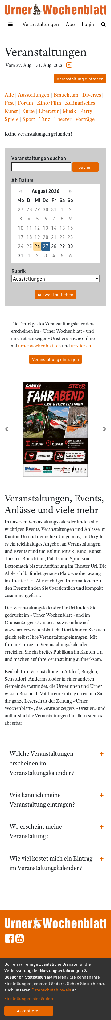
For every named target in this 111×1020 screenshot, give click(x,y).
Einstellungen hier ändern (29, 998)
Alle (9, 94)
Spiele (11, 119)
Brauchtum (66, 94)
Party (86, 111)
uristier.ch (81, 346)
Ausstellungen (34, 94)
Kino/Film (49, 102)
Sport (29, 119)
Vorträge (85, 119)
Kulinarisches (80, 102)
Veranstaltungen (41, 24)
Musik (69, 111)
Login (88, 24)
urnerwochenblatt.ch (39, 346)
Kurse (28, 111)
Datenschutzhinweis (51, 990)
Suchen (85, 167)
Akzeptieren (29, 1011)
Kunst (11, 111)
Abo (70, 24)
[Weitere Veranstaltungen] (69, 65)
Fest (9, 102)
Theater (62, 119)
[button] (12, 429)
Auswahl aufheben (55, 294)
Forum (25, 102)
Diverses (91, 94)
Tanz (44, 119)
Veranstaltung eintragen (80, 79)
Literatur (49, 111)
